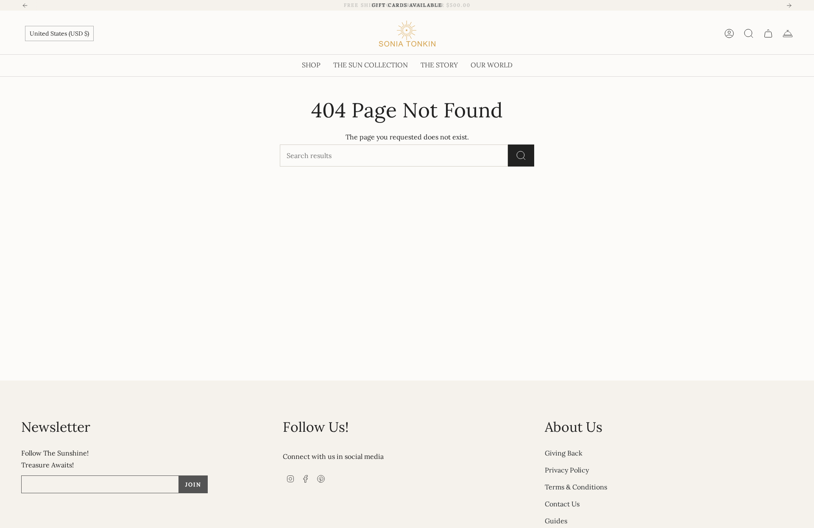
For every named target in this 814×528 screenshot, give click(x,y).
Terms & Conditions (576, 487)
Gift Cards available (407, 5)
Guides (556, 521)
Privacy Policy (567, 470)
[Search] (521, 156)
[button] (311, 65)
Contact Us (562, 504)
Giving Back (564, 453)
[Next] (789, 5)
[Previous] (25, 5)
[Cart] (768, 33)
